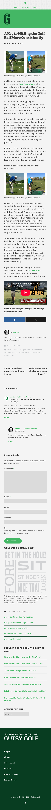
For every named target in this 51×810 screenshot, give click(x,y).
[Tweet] (36, 319)
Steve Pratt (35, 270)
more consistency (32, 352)
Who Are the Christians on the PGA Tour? (22, 657)
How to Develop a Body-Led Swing (20, 677)
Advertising (9, 763)
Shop (35, 7)
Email (7, 507)
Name (7, 497)
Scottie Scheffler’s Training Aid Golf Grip (22, 684)
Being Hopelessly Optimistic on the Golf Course (14, 371)
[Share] (14, 319)
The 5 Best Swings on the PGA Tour (20, 671)
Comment (9, 469)
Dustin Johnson (14, 350)
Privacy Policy (10, 780)
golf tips (26, 350)
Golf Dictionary (11, 774)
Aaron (16, 332)
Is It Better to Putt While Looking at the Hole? (25, 691)
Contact (26, 7)
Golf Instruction (13, 345)
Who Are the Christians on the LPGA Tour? (23, 664)
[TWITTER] (25, 3)
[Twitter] (26, 802)
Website (7, 518)
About (17, 7)
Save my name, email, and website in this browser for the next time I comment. (25, 532)
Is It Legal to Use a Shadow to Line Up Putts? (38, 371)
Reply (6, 417)
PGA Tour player (27, 84)
